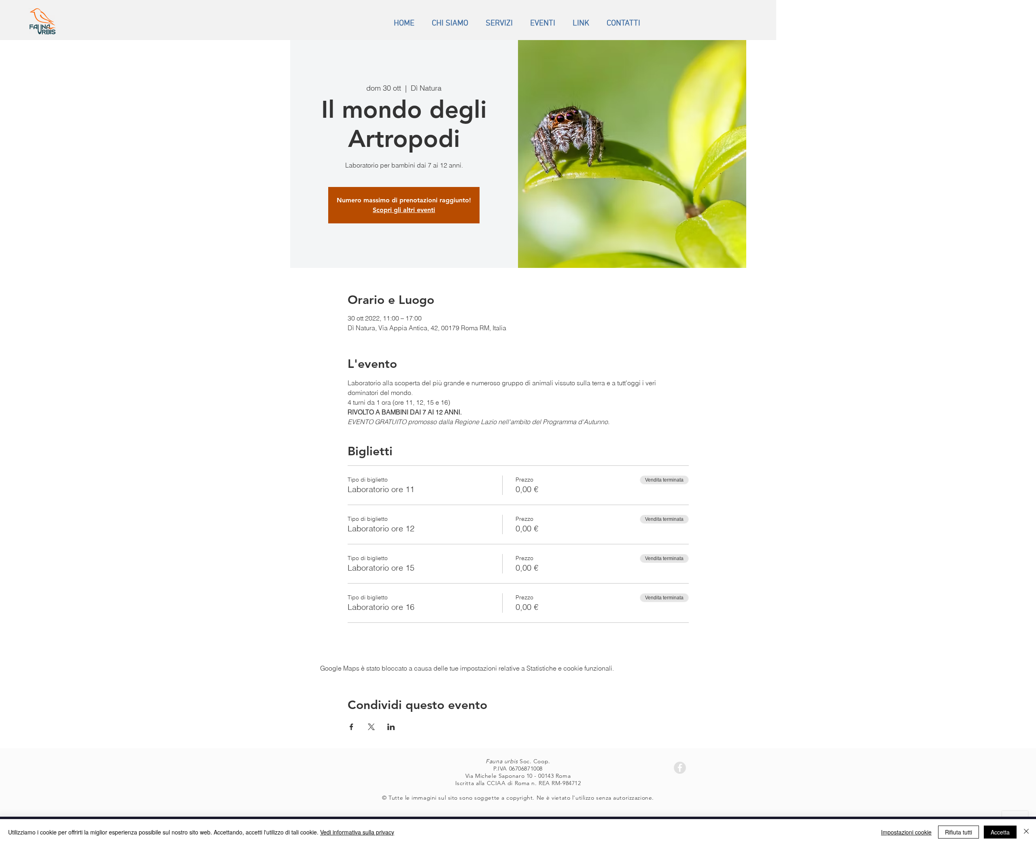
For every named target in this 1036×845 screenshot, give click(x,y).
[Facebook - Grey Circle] (680, 768)
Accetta (1000, 832)
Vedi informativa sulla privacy (357, 832)
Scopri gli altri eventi (404, 210)
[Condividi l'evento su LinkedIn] (391, 727)
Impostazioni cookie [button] (906, 832)
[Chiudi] (1026, 832)
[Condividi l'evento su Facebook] (351, 727)
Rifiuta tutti (958, 832)
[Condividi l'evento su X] (371, 727)
